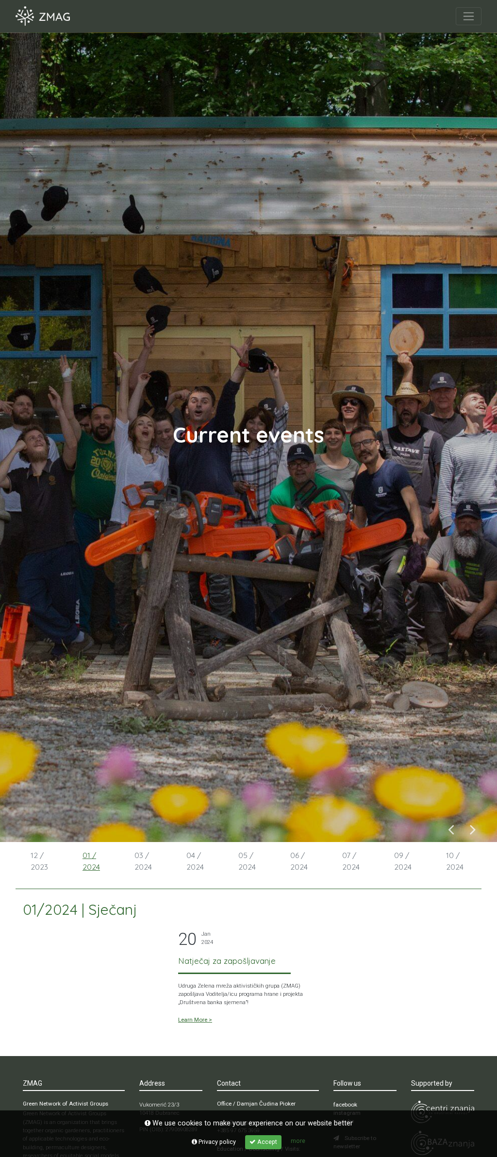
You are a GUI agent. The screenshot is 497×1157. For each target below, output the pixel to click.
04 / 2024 (195, 861)
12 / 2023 (39, 861)
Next (472, 829)
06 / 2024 (299, 861)
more (298, 1140)
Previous (451, 829)
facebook (345, 1104)
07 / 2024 (351, 861)
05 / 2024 (247, 861)
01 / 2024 (91, 861)
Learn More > (195, 1019)
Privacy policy (216, 1141)
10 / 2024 (455, 861)
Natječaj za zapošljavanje (227, 961)
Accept (266, 1141)
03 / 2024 (143, 861)
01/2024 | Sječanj (80, 909)
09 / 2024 (403, 861)
